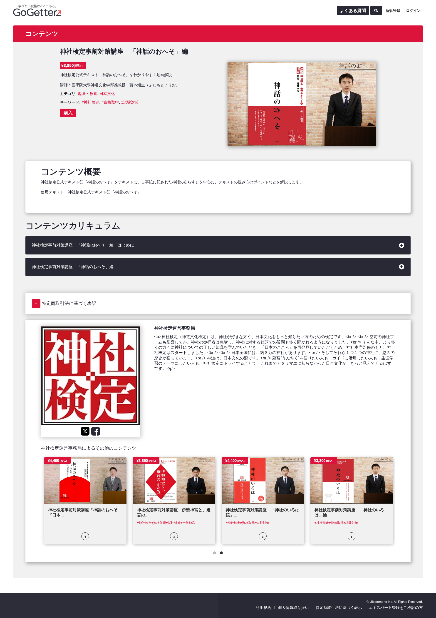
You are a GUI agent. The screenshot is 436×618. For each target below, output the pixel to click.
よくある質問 (353, 10)
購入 (68, 112)
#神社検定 (90, 102)
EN (376, 10)
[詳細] (85, 536)
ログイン (413, 10)
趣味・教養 (87, 94)
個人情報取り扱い (293, 608)
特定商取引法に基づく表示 (339, 608)
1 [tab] (214, 553)
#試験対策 (130, 102)
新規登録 (393, 10)
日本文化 (107, 94)
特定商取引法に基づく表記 (69, 303)
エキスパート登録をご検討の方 (396, 608)
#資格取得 (110, 102)
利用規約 (263, 608)
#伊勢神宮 (188, 523)
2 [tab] (221, 553)
